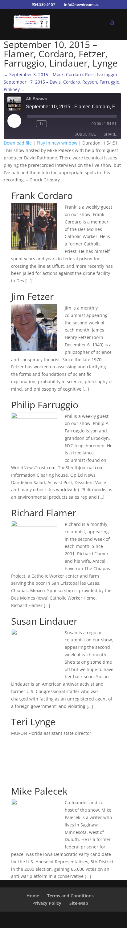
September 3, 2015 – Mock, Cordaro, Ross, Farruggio (60, 74)
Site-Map (78, 903)
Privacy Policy (46, 903)
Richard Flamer (43, 512)
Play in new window (57, 143)
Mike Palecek (39, 791)
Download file (18, 143)
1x (41, 124)
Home (33, 896)
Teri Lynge (33, 721)
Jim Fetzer (32, 296)
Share (110, 134)
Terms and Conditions (70, 896)
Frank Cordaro (42, 195)
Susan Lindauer (44, 621)
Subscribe (85, 134)
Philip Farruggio (44, 404)
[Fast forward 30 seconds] (52, 123)
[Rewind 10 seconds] (30, 123)
